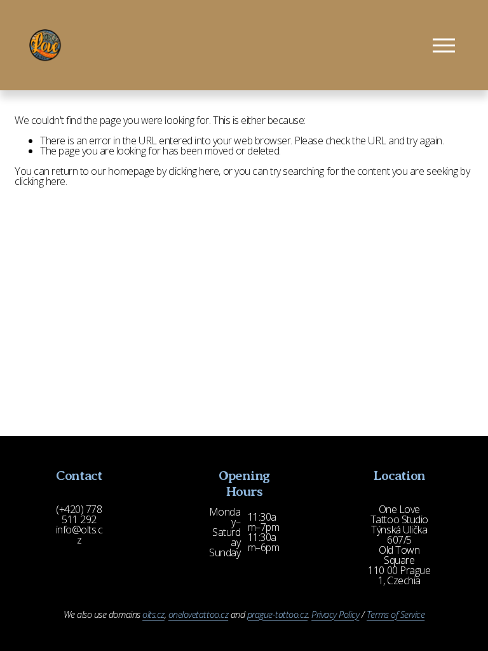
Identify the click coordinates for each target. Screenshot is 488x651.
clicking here (193, 171)
